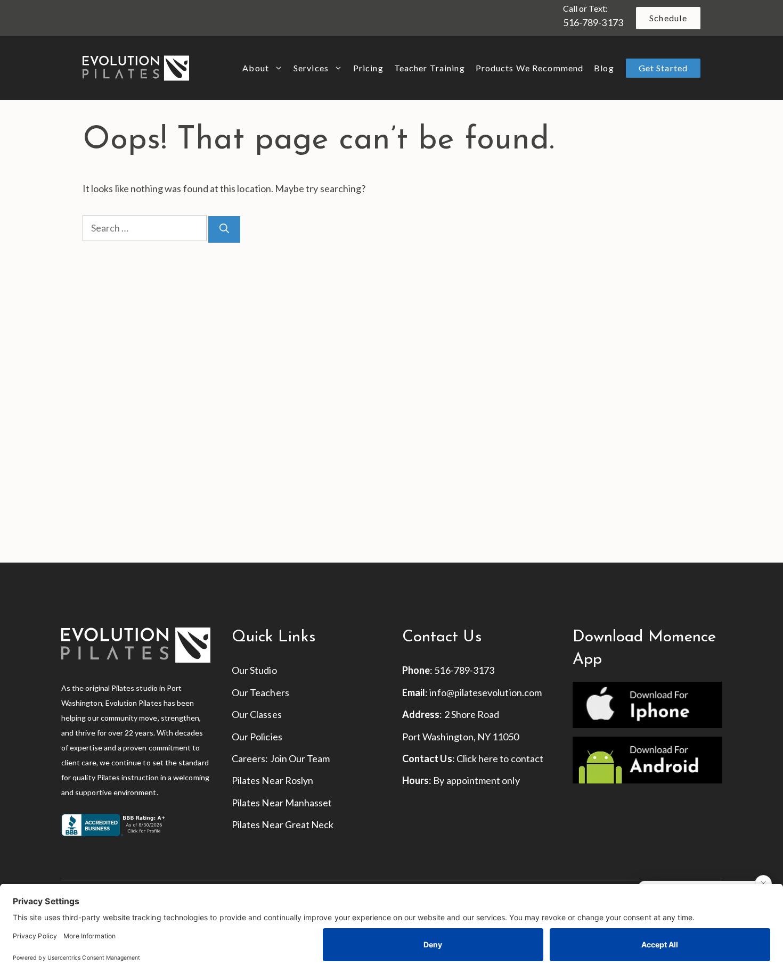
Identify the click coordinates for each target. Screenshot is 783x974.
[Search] (224, 229)
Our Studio (254, 670)
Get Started (663, 68)
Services (311, 68)
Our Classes (257, 714)
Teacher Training (429, 68)
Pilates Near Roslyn (272, 780)
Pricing (368, 68)
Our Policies (257, 736)
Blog (604, 68)
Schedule (668, 18)
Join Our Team (300, 758)
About (255, 68)
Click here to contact (499, 758)
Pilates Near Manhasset (282, 802)
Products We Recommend (530, 68)
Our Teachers (260, 692)
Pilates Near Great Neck (282, 824)
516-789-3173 (593, 22)
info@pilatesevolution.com (485, 692)
